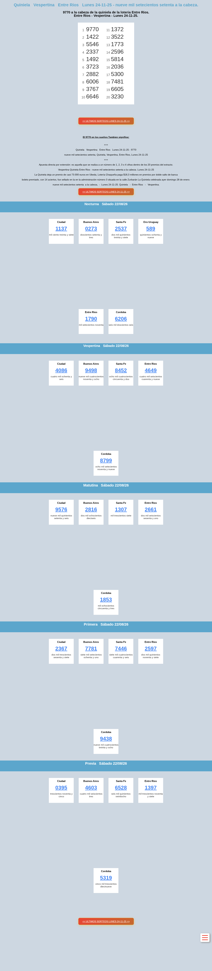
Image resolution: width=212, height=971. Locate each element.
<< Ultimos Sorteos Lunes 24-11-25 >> (106, 121)
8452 (121, 370)
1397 (151, 788)
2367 (61, 648)
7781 (91, 648)
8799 (106, 460)
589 (150, 229)
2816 (91, 509)
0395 (61, 788)
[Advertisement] (106, 275)
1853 (106, 600)
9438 (106, 739)
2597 (151, 648)
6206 (121, 319)
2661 (151, 509)
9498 (91, 370)
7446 (121, 648)
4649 (151, 370)
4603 (91, 788)
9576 (61, 509)
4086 (61, 370)
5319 (106, 878)
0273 (91, 229)
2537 (121, 229)
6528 (121, 788)
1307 (121, 509)
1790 (91, 319)
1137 (61, 229)
